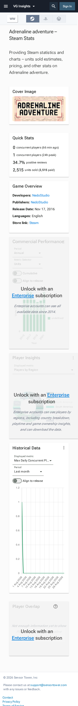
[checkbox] (32, 19)
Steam (34, 223)
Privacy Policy (11, 701)
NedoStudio (41, 195)
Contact (7, 697)
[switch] (17, 480)
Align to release (33, 480)
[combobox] (33, 460)
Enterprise (23, 295)
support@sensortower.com (48, 685)
